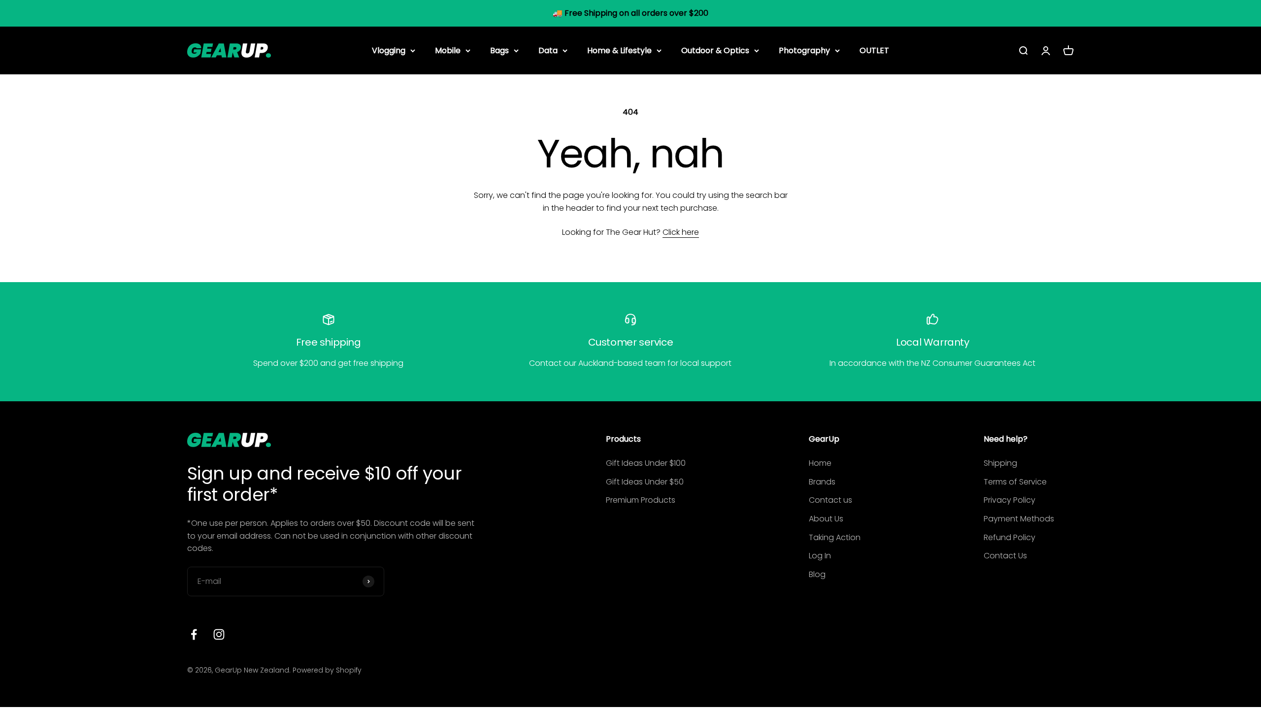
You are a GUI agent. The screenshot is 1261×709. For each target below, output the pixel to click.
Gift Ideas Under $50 (645, 481)
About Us (826, 518)
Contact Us (1005, 555)
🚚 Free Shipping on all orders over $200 (630, 13)
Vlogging (388, 50)
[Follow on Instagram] (219, 634)
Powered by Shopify (327, 670)
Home (820, 463)
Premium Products (640, 500)
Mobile (448, 50)
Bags (499, 50)
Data (548, 50)
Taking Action (835, 537)
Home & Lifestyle (619, 50)
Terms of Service (1015, 481)
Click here (681, 232)
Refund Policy (1009, 537)
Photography (804, 50)
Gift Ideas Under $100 (646, 463)
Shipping (1000, 463)
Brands (822, 481)
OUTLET (874, 50)
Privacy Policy (1009, 500)
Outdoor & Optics (715, 50)
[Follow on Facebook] (193, 634)
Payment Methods (1019, 518)
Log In (820, 555)
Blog (817, 574)
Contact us (830, 500)
